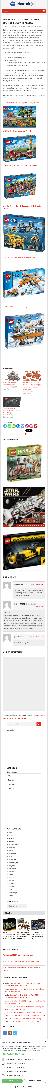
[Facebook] (18, 426)
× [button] (45, 1041)
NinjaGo (12, 865)
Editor (31, 26)
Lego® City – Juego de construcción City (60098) (20, 165)
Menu (6, 11)
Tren (10, 890)
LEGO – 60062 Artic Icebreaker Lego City (17, 307)
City (9, 776)
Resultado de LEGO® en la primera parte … (18, 955)
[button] (24, 1054)
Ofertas (11, 875)
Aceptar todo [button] (12, 1081)
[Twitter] (22, 426)
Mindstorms (13, 853)
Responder (40, 584)
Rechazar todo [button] (35, 1081)
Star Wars (11, 784)
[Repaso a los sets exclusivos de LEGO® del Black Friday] (12, 402)
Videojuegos (13, 893)
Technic (11, 789)
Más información (34, 1051)
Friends (11, 780)
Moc (10, 856)
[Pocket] (31, 426)
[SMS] (14, 426)
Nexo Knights (13, 862)
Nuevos (11, 872)
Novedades (13, 869)
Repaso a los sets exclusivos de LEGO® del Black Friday (11, 410)
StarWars (12, 884)
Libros (11, 850)
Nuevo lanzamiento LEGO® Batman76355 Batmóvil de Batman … (21, 969)
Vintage (11, 896)
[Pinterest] (36, 426)
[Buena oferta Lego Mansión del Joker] (12, 376)
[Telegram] (5, 426)
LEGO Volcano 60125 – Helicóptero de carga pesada (21, 103)
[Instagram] (27, 426)
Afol (10, 832)
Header (11, 841)
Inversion (40, 26)
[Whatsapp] (9, 426)
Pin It (27, 434)
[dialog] (24, 1065)
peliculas (12, 878)
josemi (7, 1001)
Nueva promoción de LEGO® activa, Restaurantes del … (22, 961)
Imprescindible (14, 844)
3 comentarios (21, 26)
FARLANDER (9, 1007)
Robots (11, 881)
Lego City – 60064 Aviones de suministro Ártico (19, 258)
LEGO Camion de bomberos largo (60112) (17, 131)
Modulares (12, 859)
